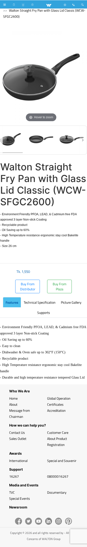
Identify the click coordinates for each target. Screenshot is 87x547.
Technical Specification (40, 302)
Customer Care (57, 432)
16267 (14, 476)
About (13, 404)
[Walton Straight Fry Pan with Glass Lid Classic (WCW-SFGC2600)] (41, 140)
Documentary (56, 492)
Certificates (55, 404)
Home (13, 398)
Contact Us (17, 432)
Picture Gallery (71, 302)
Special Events (19, 498)
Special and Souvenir (61, 460)
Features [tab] (12, 302)
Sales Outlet (17, 438)
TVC (12, 492)
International (18, 460)
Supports (43, 312)
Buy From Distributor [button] (27, 286)
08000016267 (57, 476)
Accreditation (56, 410)
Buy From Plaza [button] (59, 286)
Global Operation (59, 398)
